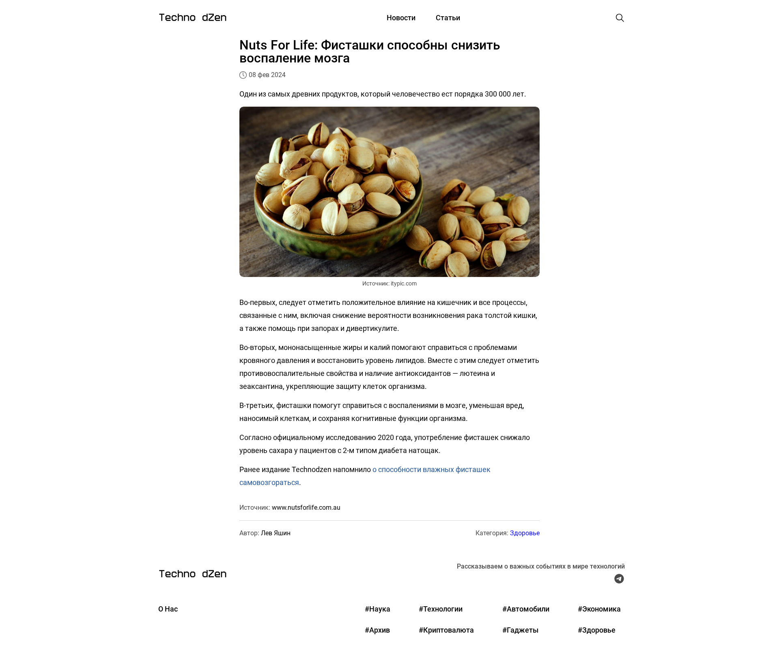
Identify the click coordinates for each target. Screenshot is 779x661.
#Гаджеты (520, 630)
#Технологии (441, 609)
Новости (401, 17)
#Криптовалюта (446, 630)
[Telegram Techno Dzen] (619, 580)
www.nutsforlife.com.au (306, 507)
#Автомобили (525, 609)
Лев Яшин (276, 533)
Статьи (448, 17)
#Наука (377, 609)
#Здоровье (596, 630)
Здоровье (525, 533)
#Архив (377, 630)
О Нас (168, 609)
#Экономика (599, 609)
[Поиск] (620, 18)
